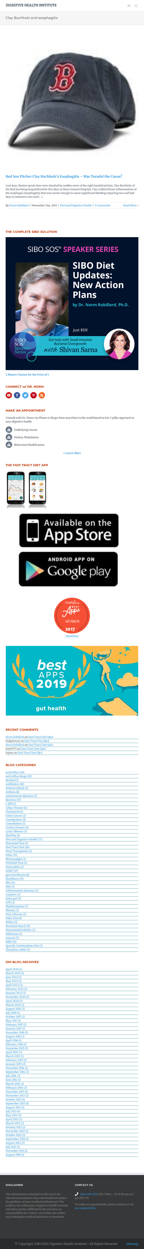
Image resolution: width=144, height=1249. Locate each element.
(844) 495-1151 (88, 1194)
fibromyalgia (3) (16, 859)
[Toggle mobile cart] (129, 6)
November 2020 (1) (17, 997)
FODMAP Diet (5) (16, 863)
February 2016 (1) (16, 1044)
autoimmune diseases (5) (21, 796)
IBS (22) (10, 882)
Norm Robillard (19, 205)
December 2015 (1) (17, 1048)
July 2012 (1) (13, 1147)
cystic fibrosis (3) (16, 831)
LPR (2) (10, 902)
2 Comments (102, 205)
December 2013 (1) (17, 1091)
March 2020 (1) (15, 1005)
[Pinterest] (33, 395)
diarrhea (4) (13, 835)
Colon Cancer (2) (16, 815)
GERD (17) (12, 871)
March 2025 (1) (15, 973)
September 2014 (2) (17, 1072)
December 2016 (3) (17, 1032)
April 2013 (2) (14, 1119)
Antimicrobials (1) (17, 788)
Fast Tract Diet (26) (17, 847)
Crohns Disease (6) (17, 827)
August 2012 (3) (15, 1143)
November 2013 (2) (17, 1095)
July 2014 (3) (13, 1076)
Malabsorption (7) (17, 906)
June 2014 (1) (13, 1080)
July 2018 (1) (13, 1012)
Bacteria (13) (13, 800)
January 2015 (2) (16, 1064)
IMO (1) (10, 886)
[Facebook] (17, 395)
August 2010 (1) (15, 1154)
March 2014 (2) (15, 1083)
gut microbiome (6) (17, 874)
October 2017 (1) (15, 1016)
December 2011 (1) (17, 1150)
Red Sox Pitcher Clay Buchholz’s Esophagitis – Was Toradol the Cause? (64, 176)
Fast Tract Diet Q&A (40, 737)
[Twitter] (25, 395)
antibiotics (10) (15, 784)
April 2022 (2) (14, 985)
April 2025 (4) (14, 969)
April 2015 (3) (14, 1052)
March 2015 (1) (15, 1056)
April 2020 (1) (14, 1001)
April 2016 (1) (14, 1040)
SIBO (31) (11, 942)
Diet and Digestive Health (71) (24, 839)
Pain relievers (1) (16, 914)
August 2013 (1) (15, 1107)
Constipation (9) (16, 819)
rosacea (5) (12, 938)
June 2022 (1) (13, 977)
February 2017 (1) (16, 1024)
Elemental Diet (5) (17, 843)
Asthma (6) (12, 792)
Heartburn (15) (15, 878)
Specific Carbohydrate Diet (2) (24, 945)
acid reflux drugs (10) (19, 776)
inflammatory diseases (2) (22, 890)
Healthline (72, 636)
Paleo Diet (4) (14, 918)
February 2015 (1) (16, 1060)
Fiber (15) (11, 855)
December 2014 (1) (17, 1068)
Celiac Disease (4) (16, 807)
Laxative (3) (13, 894)
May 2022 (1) (14, 981)
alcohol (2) (12, 780)
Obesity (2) (12, 910)
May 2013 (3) (13, 1115)
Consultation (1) (15, 823)
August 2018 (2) (15, 1009)
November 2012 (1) (17, 1131)
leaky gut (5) (13, 898)
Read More (129, 205)
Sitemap (132, 1244)
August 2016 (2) (15, 1036)
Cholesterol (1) (14, 811)
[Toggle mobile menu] (136, 6)
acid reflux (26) (15, 772)
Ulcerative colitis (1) (18, 949)
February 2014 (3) (16, 1087)
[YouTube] (9, 395)
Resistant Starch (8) (18, 926)
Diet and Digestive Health (76, 205)
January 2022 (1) (16, 993)
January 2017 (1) (15, 1028)
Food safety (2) (15, 867)
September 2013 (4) (17, 1103)
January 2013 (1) (15, 1127)
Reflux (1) (11, 922)
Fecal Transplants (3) (19, 851)
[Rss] (42, 395)
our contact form (85, 1208)
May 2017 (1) (13, 1020)
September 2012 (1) (17, 1139)
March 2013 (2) (15, 1123)
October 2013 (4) (15, 1099)
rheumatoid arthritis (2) (20, 930)
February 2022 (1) (16, 989)
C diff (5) (11, 804)
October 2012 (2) (15, 1135)
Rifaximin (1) (14, 934)
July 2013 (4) (13, 1111)
